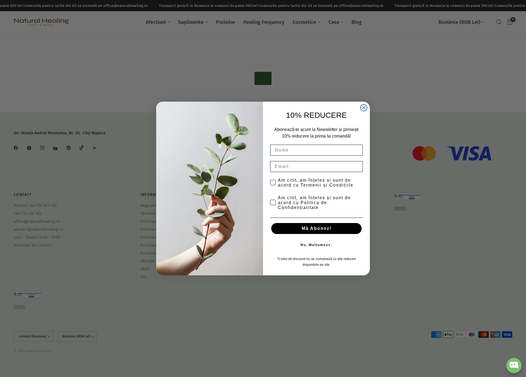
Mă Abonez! (316, 228)
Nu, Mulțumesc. (316, 245)
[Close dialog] (364, 107)
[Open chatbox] (514, 365)
